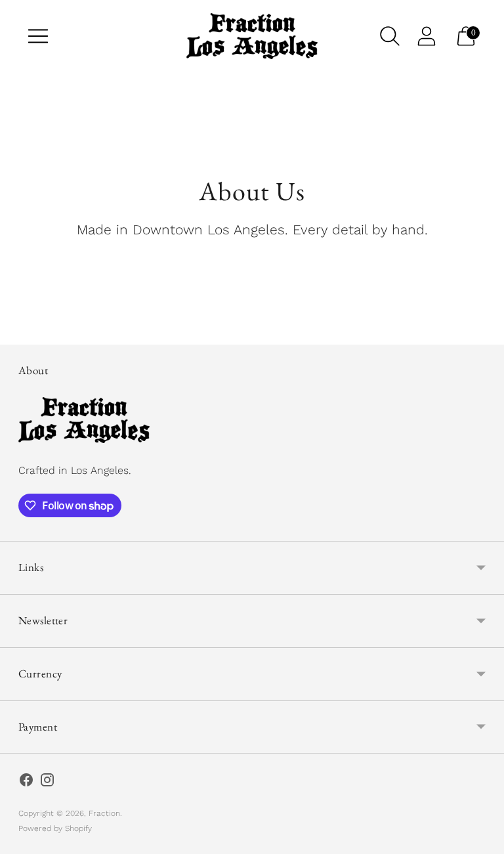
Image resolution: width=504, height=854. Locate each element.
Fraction (104, 813)
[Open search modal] (389, 36)
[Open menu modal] (38, 36)
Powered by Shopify (55, 828)
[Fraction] (252, 36)
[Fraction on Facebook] (26, 782)
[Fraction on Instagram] (47, 782)
